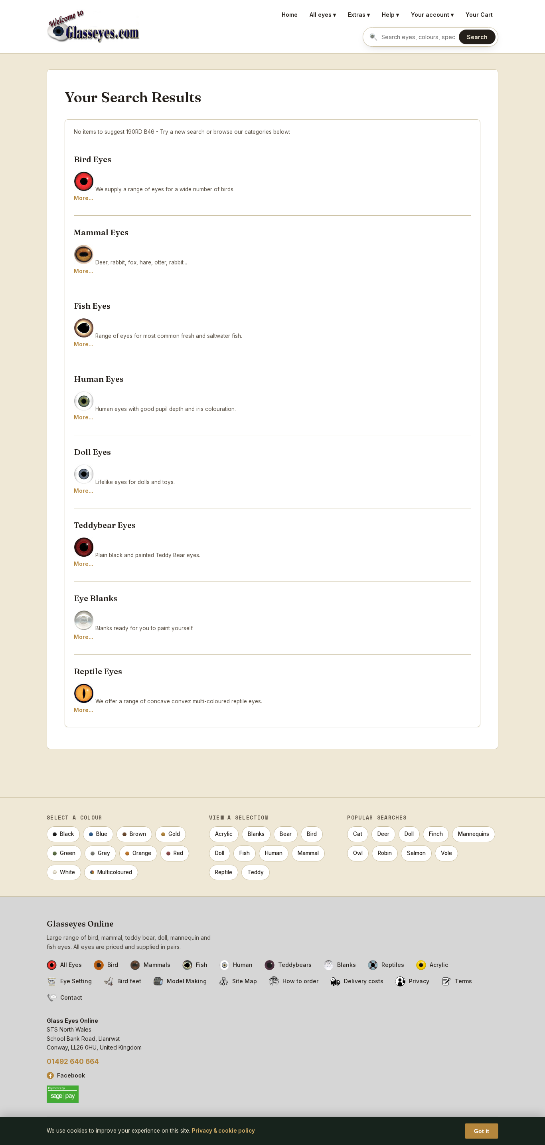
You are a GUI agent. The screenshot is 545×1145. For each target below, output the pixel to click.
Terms (463, 981)
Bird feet (129, 981)
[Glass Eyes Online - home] (93, 26)
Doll (219, 853)
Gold (174, 834)
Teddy (255, 872)
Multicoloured (114, 872)
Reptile (223, 872)
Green (67, 853)
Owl (358, 853)
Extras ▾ (359, 14)
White (67, 872)
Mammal (308, 853)
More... (83, 198)
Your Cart (479, 14)
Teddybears (295, 964)
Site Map (244, 981)
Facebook (71, 1075)
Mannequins (473, 834)
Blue (101, 834)
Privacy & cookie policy (223, 1130)
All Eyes (71, 964)
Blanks (256, 834)
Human (273, 853)
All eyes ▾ (323, 14)
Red (178, 853)
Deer (383, 834)
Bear (286, 834)
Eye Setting (76, 981)
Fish (244, 853)
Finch (436, 834)
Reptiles (392, 964)
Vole (446, 853)
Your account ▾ (432, 14)
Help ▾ (390, 14)
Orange (141, 853)
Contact (71, 997)
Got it (481, 1131)
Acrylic (224, 834)
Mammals (157, 964)
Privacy (419, 981)
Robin (385, 853)
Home (290, 14)
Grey (104, 853)
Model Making (187, 981)
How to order (300, 981)
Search (477, 37)
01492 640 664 (73, 1062)
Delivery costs (363, 981)
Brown (138, 834)
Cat (357, 834)
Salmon (416, 853)
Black (67, 834)
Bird (312, 834)
